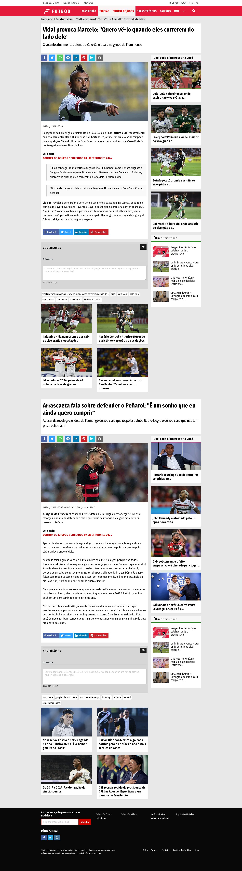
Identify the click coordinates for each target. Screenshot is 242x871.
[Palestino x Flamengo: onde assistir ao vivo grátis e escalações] (66, 318)
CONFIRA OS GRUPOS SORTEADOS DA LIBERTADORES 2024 (77, 158)
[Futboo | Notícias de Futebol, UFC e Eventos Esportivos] (57, 10)
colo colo (134, 294)
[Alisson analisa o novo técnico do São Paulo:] (122, 362)
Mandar (85, 822)
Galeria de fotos (104, 814)
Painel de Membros (160, 818)
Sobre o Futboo (150, 850)
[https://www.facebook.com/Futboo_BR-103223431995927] (44, 837)
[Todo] (183, 11)
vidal (113, 294)
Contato (165, 850)
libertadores (48, 299)
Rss (197, 850)
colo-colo (122, 294)
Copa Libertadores (64, 19)
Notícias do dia (158, 814)
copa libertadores (92, 299)
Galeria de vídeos (129, 814)
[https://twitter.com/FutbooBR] (50, 837)
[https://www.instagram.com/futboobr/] (57, 837)
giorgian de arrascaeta (66, 697)
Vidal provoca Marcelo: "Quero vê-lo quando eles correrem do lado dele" (111, 19)
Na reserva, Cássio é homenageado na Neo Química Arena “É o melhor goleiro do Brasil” (65, 744)
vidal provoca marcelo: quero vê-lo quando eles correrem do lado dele (75, 294)
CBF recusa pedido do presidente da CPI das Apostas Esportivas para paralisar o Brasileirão (122, 791)
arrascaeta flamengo (89, 697)
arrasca (117, 697)
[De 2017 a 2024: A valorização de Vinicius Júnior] (66, 769)
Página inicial (47, 19)
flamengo (106, 697)
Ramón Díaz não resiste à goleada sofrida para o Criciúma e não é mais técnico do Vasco (122, 744)
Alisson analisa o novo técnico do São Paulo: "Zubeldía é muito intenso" (120, 384)
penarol (127, 697)
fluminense (62, 299)
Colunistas (101, 818)
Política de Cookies (182, 850)
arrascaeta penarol (51, 703)
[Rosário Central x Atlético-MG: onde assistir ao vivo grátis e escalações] (122, 318)
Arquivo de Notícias (185, 814)
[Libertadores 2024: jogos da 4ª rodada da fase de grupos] (66, 362)
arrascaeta (47, 697)
